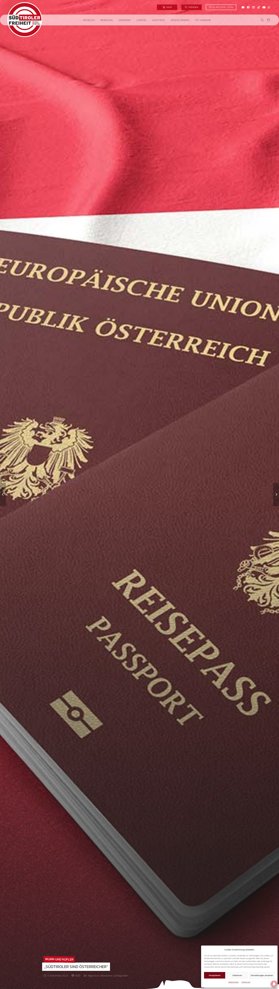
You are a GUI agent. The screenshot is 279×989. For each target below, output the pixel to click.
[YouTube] (264, 7)
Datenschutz (233, 982)
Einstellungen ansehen (262, 975)
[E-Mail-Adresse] (243, 7)
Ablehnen (237, 975)
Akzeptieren (215, 975)
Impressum (245, 982)
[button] (97, 20)
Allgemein (93, 976)
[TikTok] (258, 7)
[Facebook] (248, 7)
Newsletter (106, 976)
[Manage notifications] (274, 984)
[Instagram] (253, 7)
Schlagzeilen (121, 976)
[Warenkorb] (268, 20)
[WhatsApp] (269, 7)
